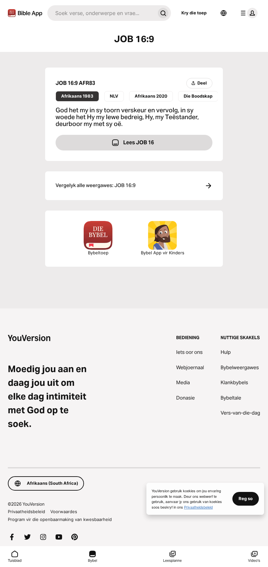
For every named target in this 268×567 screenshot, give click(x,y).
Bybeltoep (98, 252)
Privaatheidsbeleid (26, 511)
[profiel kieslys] (247, 13)
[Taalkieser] (223, 13)
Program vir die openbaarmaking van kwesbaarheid (60, 519)
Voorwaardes (63, 511)
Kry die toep (194, 12)
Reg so (246, 498)
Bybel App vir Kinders (162, 252)
